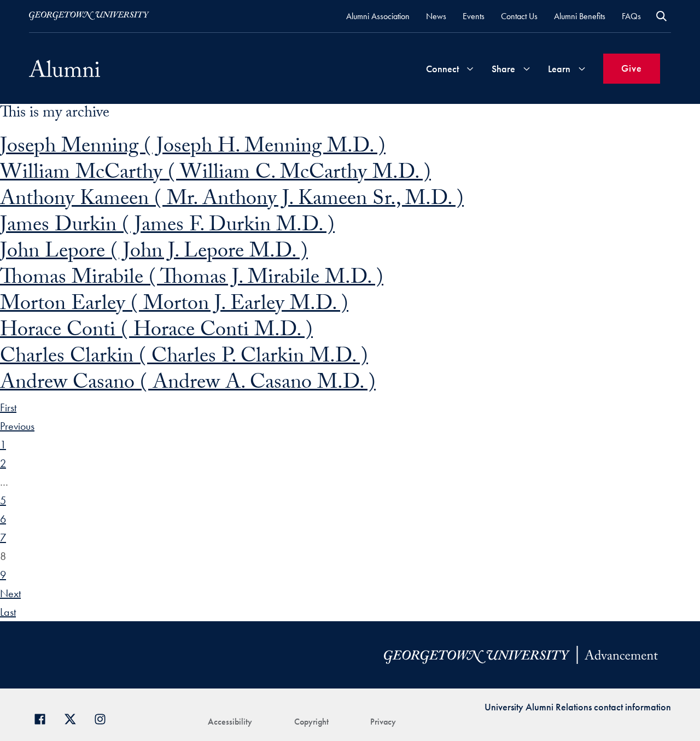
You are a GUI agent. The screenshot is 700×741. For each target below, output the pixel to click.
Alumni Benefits (579, 16)
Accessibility (230, 721)
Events (474, 16)
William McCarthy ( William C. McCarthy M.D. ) (215, 174)
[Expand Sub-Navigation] (470, 68)
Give (631, 68)
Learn (559, 68)
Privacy (383, 721)
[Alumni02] (64, 68)
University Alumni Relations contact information (578, 707)
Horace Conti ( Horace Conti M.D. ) (156, 332)
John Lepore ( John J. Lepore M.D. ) (154, 253)
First (8, 407)
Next (10, 593)
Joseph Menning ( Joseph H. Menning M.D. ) (193, 148)
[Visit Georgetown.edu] (89, 15)
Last (8, 612)
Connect (442, 68)
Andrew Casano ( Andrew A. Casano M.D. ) (188, 384)
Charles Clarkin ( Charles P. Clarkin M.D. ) (184, 358)
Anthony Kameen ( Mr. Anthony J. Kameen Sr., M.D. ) (232, 201)
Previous (17, 426)
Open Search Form (661, 16)
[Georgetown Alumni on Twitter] (74, 717)
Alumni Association (378, 16)
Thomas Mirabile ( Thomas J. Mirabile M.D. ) (191, 279)
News (436, 16)
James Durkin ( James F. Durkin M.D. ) (167, 227)
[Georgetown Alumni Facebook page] (44, 717)
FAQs (631, 16)
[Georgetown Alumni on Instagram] (104, 717)
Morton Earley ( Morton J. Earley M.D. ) (174, 306)
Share (503, 68)
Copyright (311, 721)
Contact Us (519, 16)
